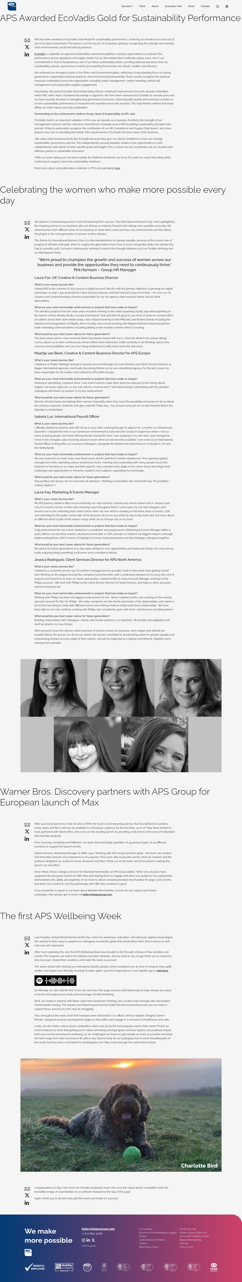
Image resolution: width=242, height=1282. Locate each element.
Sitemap (184, 1243)
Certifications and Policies (152, 1240)
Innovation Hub (173, 6)
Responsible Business (191, 1240)
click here (162, 970)
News (191, 6)
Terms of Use (186, 1247)
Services (126, 6)
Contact (205, 6)
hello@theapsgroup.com (97, 894)
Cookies (143, 1243)
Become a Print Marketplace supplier (158, 1232)
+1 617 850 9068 (92, 1233)
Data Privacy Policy (149, 1247)
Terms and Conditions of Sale (194, 1236)
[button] (217, 6)
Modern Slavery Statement (193, 1232)
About (155, 6)
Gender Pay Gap (188, 1229)
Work (142, 6)
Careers (143, 1236)
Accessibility (145, 1229)
